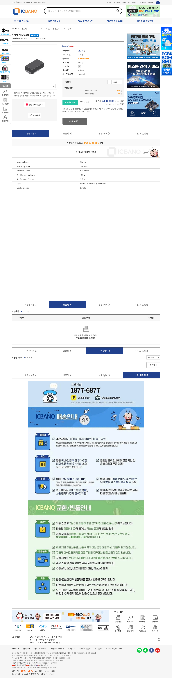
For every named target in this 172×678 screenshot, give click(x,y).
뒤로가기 (154, 15)
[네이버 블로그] (139, 650)
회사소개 (15, 648)
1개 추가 (120, 82)
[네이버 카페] (145, 650)
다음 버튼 (159, 640)
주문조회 (143, 2)
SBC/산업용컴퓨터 (115, 21)
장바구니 (153, 2)
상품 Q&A (104, 133)
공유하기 (36, 115)
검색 (117, 10)
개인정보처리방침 (57, 648)
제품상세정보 (31, 133)
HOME (14, 29)
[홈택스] (30, 627)
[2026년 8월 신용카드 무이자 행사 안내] (31, 2)
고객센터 (116, 2)
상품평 (67, 133)
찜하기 (86, 102)
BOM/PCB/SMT (85, 21)
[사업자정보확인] (63, 653)
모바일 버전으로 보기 (114, 648)
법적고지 (71, 648)
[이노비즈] (56, 627)
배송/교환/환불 (141, 133)
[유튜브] (157, 650)
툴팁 (79, 66)
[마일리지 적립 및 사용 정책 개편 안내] (45, 642)
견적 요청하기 (74, 121)
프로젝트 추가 (70, 102)
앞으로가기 (158, 15)
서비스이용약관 (40, 648)
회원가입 (135, 2)
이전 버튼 (159, 638)
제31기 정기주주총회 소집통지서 (42, 639)
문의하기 (153, 364)
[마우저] (71, 627)
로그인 (109, 2)
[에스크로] (86, 627)
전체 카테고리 (23, 21)
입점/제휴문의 (85, 648)
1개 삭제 (109, 82)
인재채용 (26, 648)
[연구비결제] (42, 627)
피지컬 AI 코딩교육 (145, 21)
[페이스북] (151, 650)
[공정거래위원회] (18, 627)
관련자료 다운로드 (36, 104)
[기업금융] (103, 628)
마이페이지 (126, 2)
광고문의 (98, 648)
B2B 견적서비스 (55, 21)
